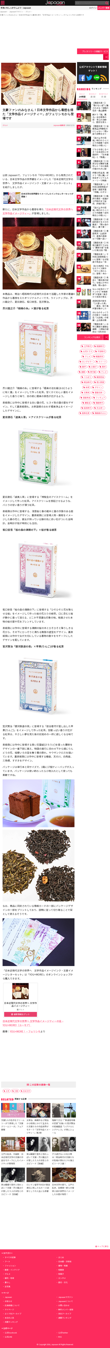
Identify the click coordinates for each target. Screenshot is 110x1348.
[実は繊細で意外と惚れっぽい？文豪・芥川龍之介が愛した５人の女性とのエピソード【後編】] (38, 1144)
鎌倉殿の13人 (100, 413)
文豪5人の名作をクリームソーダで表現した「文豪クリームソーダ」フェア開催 (12, 1125)
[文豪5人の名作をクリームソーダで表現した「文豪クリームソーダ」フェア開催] (13, 1110)
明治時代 (87, 382)
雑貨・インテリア (12, 1269)
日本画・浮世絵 (64, 1261)
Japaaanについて (65, 1301)
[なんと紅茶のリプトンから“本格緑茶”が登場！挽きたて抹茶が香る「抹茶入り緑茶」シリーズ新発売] (84, 292)
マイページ (9, 1309)
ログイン (93, 7)
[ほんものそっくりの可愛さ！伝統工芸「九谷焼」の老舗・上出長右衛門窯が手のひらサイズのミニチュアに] (84, 316)
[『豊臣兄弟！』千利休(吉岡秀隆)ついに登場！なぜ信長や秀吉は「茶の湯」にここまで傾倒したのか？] (84, 257)
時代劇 (93, 372)
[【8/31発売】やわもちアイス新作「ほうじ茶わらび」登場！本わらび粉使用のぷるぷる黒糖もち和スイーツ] (84, 269)
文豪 (16, 1091)
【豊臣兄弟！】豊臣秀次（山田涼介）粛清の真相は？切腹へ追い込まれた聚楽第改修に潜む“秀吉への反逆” (100, 238)
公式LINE (96, 78)
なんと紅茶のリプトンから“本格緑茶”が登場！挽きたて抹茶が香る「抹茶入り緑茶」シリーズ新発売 (100, 295)
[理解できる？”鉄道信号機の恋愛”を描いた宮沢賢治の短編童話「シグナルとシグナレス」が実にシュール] (64, 1110)
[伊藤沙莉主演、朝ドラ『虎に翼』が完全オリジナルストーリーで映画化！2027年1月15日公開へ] (84, 176)
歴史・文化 (63, 1282)
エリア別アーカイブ (13, 1313)
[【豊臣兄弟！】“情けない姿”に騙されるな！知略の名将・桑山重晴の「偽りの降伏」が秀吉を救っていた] (84, 106)
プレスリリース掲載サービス (95, 51)
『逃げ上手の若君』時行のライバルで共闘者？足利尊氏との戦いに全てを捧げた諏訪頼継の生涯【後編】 (100, 214)
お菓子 (94, 366)
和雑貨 (61, 1269)
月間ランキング (11, 1322)
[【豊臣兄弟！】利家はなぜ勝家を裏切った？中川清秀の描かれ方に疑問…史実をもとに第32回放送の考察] (84, 164)
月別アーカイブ (64, 1313)
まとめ (61, 1257)
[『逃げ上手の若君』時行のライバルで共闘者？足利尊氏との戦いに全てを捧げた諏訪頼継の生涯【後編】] (84, 211)
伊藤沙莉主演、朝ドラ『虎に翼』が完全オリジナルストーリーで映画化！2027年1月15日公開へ (100, 179)
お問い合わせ (63, 1305)
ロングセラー (87, 361)
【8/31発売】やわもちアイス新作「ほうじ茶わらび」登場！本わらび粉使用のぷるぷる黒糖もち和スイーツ (100, 273)
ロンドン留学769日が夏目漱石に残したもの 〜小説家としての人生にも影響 (38, 1187)
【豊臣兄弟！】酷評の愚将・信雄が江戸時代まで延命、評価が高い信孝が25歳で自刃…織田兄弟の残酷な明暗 (100, 203)
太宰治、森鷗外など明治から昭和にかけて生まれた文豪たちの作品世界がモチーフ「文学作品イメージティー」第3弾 (38, 1126)
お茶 (7, 1091)
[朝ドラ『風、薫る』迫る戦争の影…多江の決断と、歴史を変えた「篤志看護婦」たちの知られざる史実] (84, 118)
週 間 (93, 95)
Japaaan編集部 (59, 125)
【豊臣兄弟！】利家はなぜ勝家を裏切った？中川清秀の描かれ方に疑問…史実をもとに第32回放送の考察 (100, 167)
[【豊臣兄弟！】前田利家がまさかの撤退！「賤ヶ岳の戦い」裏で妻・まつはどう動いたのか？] (84, 223)
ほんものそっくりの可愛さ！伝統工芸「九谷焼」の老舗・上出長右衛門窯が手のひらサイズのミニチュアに (100, 318)
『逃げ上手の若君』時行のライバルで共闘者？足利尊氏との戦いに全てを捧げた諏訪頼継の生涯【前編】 (100, 144)
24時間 (82, 95)
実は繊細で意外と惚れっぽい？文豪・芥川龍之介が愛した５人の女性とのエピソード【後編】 (37, 1158)
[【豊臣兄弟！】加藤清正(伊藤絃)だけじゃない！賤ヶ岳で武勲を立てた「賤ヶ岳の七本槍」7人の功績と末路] (84, 129)
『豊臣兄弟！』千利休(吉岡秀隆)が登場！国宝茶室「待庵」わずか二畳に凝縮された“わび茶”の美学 (100, 190)
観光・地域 (9, 1278)
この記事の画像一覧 (39, 1084)
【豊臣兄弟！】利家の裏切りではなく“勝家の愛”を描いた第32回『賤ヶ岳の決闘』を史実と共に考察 (100, 249)
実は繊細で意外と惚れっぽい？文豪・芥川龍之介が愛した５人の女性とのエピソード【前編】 (12, 1189)
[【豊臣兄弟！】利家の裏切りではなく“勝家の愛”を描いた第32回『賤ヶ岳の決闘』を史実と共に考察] (84, 246)
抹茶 (87, 387)
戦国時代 (100, 346)
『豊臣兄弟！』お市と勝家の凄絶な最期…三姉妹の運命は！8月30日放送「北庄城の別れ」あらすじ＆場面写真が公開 (100, 331)
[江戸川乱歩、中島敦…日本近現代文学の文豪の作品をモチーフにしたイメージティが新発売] (13, 1144)
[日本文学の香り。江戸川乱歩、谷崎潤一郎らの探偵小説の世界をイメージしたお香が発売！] (64, 1175)
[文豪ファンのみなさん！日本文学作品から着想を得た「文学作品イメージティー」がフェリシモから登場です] (38, 84)
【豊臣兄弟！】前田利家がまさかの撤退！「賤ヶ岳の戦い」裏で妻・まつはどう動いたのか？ (100, 225)
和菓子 (61, 1274)
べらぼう (87, 377)
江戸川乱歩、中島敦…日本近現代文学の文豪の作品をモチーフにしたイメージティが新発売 (13, 1158)
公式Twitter (89, 78)
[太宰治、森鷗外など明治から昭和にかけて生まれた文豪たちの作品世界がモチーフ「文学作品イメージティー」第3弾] (38, 1110)
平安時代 (101, 351)
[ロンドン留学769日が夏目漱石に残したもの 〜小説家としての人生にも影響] (38, 1175)
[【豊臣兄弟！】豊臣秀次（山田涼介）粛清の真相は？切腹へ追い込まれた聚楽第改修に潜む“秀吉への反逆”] (84, 234)
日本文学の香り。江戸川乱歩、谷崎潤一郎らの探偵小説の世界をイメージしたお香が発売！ (63, 1189)
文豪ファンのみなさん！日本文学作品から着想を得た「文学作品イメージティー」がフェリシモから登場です (42, 15)
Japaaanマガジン (16, 11)
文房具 (86, 392)
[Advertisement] (38, 40)
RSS (104, 78)
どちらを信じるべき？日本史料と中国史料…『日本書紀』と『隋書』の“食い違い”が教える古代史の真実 (100, 156)
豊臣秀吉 (86, 397)
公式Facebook (82, 78)
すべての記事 (10, 1257)
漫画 (83, 372)
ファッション (10, 1265)
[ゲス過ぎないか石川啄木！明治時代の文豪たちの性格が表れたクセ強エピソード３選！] (64, 1144)
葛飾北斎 (85, 413)
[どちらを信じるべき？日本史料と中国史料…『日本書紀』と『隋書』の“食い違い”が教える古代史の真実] (84, 153)
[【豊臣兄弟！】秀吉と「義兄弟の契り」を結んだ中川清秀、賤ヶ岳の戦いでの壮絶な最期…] (84, 281)
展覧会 (87, 402)
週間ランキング (64, 1317)
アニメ (87, 356)
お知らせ (8, 1301)
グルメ (28, 11)
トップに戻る (103, 1246)
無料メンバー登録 (65, 1309)
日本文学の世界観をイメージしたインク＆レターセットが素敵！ (47, 195)
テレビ (104, 372)
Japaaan (55, 2)
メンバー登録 (103, 7)
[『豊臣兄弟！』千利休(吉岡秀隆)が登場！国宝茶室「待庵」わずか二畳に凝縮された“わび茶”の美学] (84, 188)
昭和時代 (87, 408)
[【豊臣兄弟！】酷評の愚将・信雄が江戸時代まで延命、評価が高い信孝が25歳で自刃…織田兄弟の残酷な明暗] (84, 199)
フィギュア (100, 397)
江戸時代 (87, 346)
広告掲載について (12, 1305)
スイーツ (102, 361)
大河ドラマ (87, 351)
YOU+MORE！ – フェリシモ (25, 1031)
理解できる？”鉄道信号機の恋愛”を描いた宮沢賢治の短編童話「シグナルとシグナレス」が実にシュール (63, 1126)
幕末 (104, 366)
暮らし (7, 1282)
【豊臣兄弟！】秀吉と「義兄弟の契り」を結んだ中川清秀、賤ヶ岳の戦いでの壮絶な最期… (100, 284)
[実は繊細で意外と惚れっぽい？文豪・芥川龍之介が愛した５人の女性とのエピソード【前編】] (13, 1175)
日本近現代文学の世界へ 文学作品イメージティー (20, 1004)
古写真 (7, 1286)
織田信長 (100, 377)
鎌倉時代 (99, 402)
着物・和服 (63, 1265)
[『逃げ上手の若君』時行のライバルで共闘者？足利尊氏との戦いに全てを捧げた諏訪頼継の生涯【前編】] (84, 141)
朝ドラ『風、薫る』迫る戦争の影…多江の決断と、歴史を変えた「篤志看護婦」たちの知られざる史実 (100, 122)
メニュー (3, 3)
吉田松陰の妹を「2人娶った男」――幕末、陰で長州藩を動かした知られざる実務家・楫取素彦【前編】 (100, 307)
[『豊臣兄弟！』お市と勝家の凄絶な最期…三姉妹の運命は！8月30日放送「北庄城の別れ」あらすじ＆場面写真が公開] (84, 327)
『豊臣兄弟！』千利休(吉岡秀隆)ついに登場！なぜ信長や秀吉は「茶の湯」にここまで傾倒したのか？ (100, 260)
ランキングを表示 (92, 337)
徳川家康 (100, 382)
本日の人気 (9, 1317)
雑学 (84, 366)
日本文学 (26, 1091)
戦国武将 (99, 356)
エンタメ (62, 1278)
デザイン (98, 387)
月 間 (103, 95)
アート (7, 1261)
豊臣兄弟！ (99, 392)
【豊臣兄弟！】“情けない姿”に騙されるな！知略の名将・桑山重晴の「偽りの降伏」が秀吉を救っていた (100, 109)
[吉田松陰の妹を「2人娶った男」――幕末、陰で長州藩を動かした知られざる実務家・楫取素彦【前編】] (84, 304)
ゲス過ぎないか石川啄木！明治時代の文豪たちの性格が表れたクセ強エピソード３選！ (63, 1158)
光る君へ (100, 408)
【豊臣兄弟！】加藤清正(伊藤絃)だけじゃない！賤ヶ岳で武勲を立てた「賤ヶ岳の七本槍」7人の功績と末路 (100, 134)
